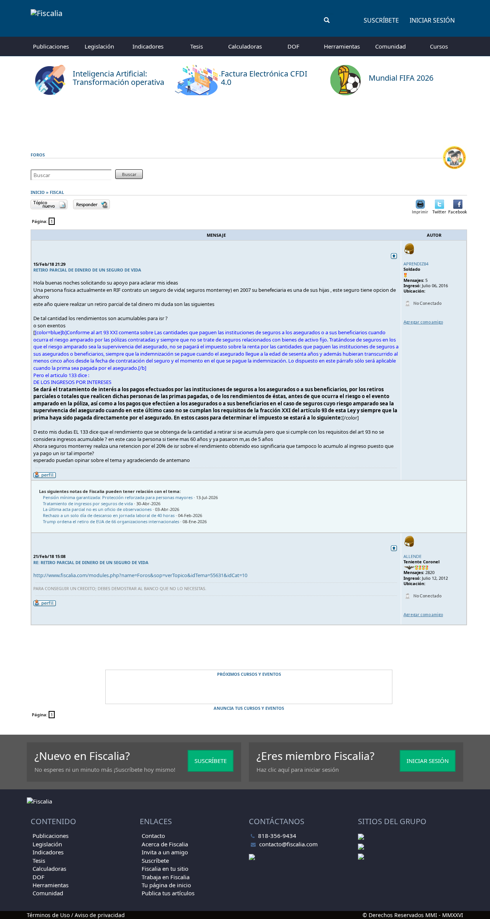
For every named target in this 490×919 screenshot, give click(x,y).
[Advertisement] (245, 120)
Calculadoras (245, 46)
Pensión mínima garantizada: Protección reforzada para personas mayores (118, 497)
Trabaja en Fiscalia (165, 877)
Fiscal (57, 192)
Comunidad (390, 46)
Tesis (196, 46)
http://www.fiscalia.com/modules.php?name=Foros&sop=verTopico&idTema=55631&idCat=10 (140, 575)
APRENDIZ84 (415, 264)
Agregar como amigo (423, 321)
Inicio (38, 192)
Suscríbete (381, 20)
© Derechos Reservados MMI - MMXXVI (413, 915)
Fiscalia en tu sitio (165, 868)
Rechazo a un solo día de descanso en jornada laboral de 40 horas (109, 515)
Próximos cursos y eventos (249, 674)
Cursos (439, 46)
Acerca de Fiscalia (165, 844)
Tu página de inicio (166, 885)
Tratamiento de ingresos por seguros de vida (88, 503)
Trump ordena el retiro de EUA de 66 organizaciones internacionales (111, 521)
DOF (293, 46)
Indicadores (147, 46)
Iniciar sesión (432, 20)
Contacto (153, 835)
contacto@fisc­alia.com (288, 844)
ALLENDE (412, 556)
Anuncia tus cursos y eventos (249, 708)
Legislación (99, 46)
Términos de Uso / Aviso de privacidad (76, 915)
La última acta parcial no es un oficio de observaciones (97, 509)
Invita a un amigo (165, 852)
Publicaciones (51, 46)
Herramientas (342, 46)
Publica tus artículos (168, 893)
